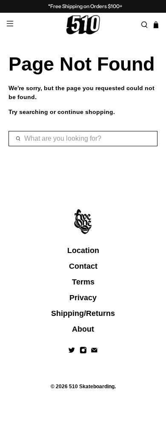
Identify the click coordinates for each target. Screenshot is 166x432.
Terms (83, 282)
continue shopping (85, 111)
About (83, 329)
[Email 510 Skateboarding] (94, 351)
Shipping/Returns (83, 313)
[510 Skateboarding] (83, 24)
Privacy (83, 297)
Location (83, 250)
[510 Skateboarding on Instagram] (83, 351)
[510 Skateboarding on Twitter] (71, 351)
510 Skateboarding (91, 386)
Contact (83, 266)
